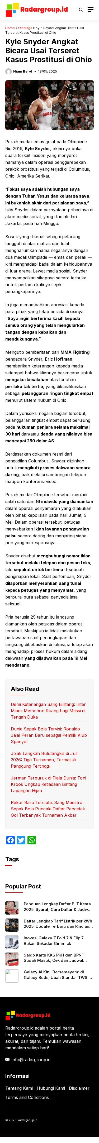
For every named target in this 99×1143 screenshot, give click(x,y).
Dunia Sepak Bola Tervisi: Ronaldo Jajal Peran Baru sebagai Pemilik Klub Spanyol (49, 735)
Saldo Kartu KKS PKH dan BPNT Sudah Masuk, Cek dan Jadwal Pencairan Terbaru (54, 960)
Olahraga (25, 28)
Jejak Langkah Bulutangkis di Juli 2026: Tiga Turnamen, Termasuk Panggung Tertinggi (44, 760)
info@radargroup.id (31, 1059)
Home (10, 28)
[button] (81, 9)
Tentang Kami (19, 1088)
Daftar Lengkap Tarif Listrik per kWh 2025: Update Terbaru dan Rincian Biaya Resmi (58, 926)
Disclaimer (79, 1088)
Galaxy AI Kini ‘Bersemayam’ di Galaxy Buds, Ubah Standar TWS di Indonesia (58, 977)
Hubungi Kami (51, 1088)
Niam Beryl (22, 71)
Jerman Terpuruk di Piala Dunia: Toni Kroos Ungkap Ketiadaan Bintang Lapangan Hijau (48, 784)
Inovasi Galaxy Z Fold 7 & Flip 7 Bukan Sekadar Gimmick (54, 940)
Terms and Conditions (27, 1097)
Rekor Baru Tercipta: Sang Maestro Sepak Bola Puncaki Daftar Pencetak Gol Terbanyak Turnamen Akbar (48, 809)
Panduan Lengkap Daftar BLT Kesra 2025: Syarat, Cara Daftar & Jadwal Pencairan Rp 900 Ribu (57, 909)
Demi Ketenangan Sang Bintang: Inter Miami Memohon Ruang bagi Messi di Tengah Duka (48, 711)
